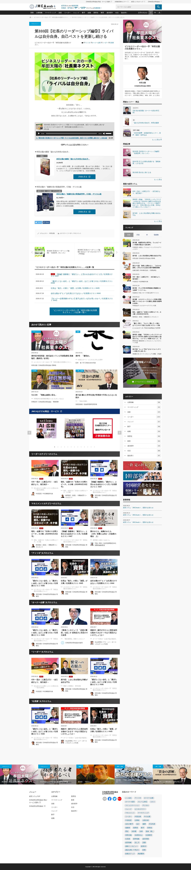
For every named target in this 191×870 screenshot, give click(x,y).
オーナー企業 (96, 43)
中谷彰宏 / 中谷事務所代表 (44, 493)
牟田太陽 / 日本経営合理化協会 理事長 (43, 365)
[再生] (39, 133)
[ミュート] (104, 133)
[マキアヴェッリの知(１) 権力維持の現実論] (57, 774)
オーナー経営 (130, 802)
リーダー (67, 12)
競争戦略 (136, 839)
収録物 (156, 235)
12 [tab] (91, 447)
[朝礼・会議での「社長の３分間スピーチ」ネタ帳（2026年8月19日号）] (74, 468)
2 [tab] (58, 447)
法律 (141, 831)
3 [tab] (61, 447)
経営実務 (146, 839)
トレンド (76, 12)
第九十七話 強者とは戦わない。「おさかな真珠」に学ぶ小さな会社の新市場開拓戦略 (147, 266)
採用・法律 (120, 766)
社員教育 (149, 835)
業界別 (96, 12)
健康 (80, 766)
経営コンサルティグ (138, 1)
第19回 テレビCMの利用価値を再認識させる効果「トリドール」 (147, 289)
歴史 (126, 831)
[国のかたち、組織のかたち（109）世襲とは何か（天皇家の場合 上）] (104, 517)
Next (119, 433)
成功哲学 (110, 12)
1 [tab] (54, 447)
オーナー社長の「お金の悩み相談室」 (105, 639)
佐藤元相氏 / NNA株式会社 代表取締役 (144, 270)
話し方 (137, 842)
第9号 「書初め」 (84, 356)
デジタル (145, 805)
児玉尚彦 (152, 824)
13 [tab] (94, 447)
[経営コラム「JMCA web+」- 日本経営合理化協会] (44, 6)
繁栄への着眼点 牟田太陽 (72, 686)
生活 (116, 12)
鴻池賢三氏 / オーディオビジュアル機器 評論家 (147, 354)
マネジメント (35, 23)
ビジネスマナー (140, 809)
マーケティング (50, 12)
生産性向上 (138, 835)
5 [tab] (68, 447)
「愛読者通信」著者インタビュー (74, 639)
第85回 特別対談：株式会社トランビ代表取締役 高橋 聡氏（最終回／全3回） (52, 357)
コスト (152, 802)
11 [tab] (88, 447)
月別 (137, 235)
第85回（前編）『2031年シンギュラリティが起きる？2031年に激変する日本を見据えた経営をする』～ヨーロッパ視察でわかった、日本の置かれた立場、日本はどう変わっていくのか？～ (147, 336)
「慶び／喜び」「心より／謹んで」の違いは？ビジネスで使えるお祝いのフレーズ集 (146, 324)
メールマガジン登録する (143, 382)
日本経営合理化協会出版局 (74, 643)
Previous (29, 433)
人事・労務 (158, 766)
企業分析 (146, 820)
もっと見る (157, 139)
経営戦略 (128, 842)
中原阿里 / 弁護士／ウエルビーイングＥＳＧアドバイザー (147, 248)
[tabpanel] (46, 429)
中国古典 (138, 816)
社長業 (111, 43)
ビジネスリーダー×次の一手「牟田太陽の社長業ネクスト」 (53, 362)
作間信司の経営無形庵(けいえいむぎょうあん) (49, 399)
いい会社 (128, 798)
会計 (137, 824)
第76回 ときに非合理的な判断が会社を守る (74, 681)
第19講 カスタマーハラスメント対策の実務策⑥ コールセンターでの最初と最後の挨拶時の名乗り (147, 301)
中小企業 (147, 816)
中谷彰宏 (128, 820)
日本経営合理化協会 (155, 1)
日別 (128, 235)
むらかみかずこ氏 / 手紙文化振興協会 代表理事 (146, 328)
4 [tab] (64, 447)
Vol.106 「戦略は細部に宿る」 (44, 395)
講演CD (143, 846)
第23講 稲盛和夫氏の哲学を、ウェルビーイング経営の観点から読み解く (147, 243)
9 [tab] (81, 447)
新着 (32, 12)
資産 (60, 12)
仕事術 (137, 820)
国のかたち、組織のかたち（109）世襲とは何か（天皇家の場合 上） (103, 533)
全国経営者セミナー (122, 1)
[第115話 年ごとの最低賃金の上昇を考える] (172, 774)
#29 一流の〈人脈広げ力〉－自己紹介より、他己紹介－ (44, 483)
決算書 (134, 831)
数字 (83, 12)
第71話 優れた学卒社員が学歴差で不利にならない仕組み (96, 396)
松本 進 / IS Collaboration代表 (86, 363)
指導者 (135, 828)
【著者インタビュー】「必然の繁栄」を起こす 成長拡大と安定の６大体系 (74, 632)
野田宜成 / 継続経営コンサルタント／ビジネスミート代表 (147, 341)
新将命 (149, 828)
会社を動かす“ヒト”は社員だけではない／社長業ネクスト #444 (103, 582)
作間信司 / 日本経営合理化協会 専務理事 (45, 402)
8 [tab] (78, 447)
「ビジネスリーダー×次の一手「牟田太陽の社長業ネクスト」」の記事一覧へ (74, 311)
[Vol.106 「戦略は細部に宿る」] (52, 379)
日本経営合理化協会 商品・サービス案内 (99, 1)
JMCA (94, 866)
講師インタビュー (131, 846)
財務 (144, 850)
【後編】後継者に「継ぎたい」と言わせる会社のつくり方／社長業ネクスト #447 (103, 484)
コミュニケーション (132, 805)
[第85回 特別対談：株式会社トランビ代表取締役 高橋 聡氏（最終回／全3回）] (52, 340)
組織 (89, 12)
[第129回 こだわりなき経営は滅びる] (19, 774)
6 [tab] (71, 447)
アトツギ (87, 43)
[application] (74, 133)
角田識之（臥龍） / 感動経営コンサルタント (146, 317)
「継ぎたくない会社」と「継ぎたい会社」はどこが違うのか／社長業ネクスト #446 (44, 583)
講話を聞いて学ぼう (132, 850)
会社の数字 (129, 824)
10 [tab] (84, 447)
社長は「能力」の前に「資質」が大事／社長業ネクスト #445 (74, 582)
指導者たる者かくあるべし (101, 540)
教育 (102, 12)
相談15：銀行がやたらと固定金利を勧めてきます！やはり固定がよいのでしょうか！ (103, 632)
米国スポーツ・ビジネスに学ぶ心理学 (90, 360)
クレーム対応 (142, 802)
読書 (144, 842)
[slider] (109, 133)
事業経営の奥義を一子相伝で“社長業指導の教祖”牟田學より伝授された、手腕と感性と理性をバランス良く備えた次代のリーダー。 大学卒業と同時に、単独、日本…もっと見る (142, 93)
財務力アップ (130, 854)
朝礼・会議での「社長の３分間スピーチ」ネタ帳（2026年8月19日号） (74, 484)
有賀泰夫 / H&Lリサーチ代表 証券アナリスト (146, 293)
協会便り (124, 12)
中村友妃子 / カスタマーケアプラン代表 (144, 305)
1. (71, 138)
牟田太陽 (52, 233)
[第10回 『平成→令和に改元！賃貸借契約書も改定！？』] (134, 774)
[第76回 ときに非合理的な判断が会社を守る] (74, 666)
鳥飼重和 (141, 854)
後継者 (127, 828)
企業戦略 (39, 12)
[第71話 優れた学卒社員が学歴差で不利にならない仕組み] (97, 379)
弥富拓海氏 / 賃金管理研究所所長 (86, 404)
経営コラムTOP (34, 796)
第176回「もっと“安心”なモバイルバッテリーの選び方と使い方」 (147, 350)
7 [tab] (74, 447)
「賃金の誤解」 (83, 401)
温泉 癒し (150, 831)
